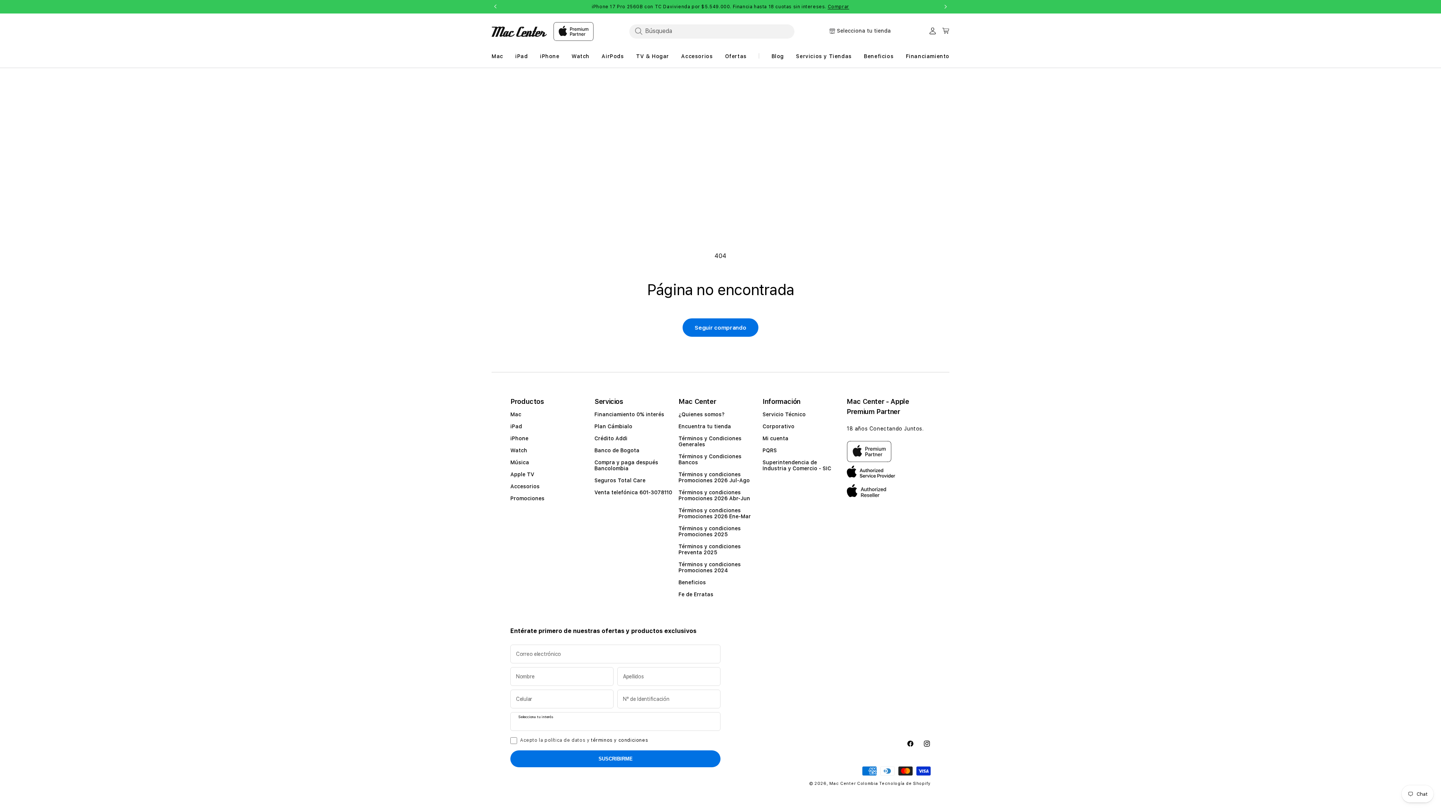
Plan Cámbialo (613, 426)
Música (519, 462)
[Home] (519, 32)
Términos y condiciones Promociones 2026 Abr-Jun (714, 495)
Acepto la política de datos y (584, 740)
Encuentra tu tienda (704, 426)
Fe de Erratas (695, 594)
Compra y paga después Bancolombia (626, 465)
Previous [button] (495, 6)
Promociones (527, 498)
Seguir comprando (720, 327)
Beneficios (692, 582)
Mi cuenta (775, 438)
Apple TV (522, 474)
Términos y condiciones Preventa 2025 (709, 549)
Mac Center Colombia (853, 783)
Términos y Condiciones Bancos (710, 459)
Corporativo (778, 426)
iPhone (519, 438)
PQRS (770, 450)
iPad (516, 426)
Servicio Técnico (784, 414)
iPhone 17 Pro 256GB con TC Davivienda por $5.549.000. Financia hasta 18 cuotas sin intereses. (720, 6)
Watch (518, 450)
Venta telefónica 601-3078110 (633, 492)
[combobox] (711, 31)
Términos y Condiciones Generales (710, 441)
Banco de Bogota (616, 450)
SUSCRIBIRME (616, 759)
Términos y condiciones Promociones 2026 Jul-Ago (714, 477)
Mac (515, 414)
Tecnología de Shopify (905, 783)
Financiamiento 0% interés (629, 414)
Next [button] (945, 6)
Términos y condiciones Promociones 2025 (709, 531)
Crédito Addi (610, 438)
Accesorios (525, 486)
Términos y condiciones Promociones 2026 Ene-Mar (714, 513)
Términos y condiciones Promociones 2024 (709, 567)
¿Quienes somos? (701, 414)
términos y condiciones (619, 740)
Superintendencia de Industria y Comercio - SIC (797, 465)
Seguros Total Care (619, 480)
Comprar (838, 6)
